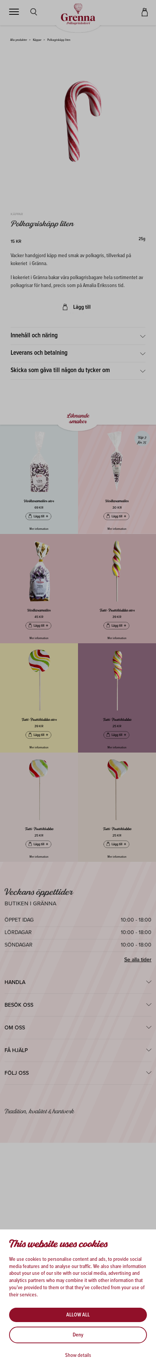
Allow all (78, 1314)
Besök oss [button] (19, 1005)
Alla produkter (18, 40)
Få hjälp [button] (16, 1050)
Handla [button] (15, 982)
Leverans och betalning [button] (39, 353)
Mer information (39, 529)
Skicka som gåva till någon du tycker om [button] (60, 370)
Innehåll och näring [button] (34, 336)
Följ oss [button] (17, 1073)
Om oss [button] (15, 1027)
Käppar (37, 40)
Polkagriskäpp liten (58, 40)
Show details (78, 1355)
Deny (78, 1335)
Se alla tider (137, 959)
